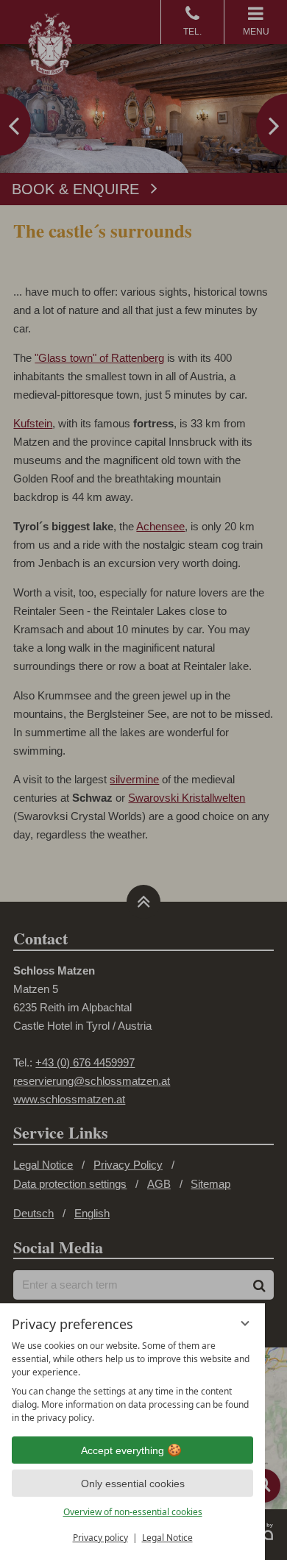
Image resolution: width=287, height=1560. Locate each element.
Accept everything (122, 1450)
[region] (132, 1382)
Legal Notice (167, 1537)
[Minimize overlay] (245, 1323)
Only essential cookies (133, 1483)
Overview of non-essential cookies (132, 1512)
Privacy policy (100, 1537)
